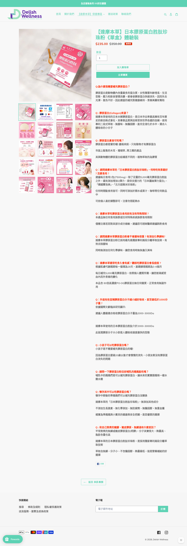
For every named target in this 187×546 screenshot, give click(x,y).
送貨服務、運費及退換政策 (33, 511)
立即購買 (123, 74)
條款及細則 (34, 507)
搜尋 (21, 507)
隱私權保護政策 (53, 507)
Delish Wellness (160, 539)
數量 (98, 52)
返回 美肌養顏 (95, 482)
